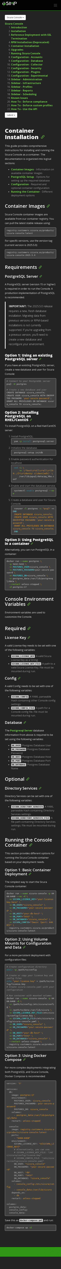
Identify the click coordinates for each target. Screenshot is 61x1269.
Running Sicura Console (25, 53)
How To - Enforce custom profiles (32, 105)
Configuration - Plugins (25, 72)
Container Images (22, 169)
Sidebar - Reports (22, 90)
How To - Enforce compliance (29, 101)
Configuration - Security (26, 68)
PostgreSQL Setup (22, 177)
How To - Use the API (24, 109)
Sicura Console (15, 17)
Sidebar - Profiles (21, 86)
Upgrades (17, 49)
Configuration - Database (27, 60)
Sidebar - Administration (26, 79)
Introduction (19, 27)
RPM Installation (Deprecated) (30, 42)
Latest (10, 115)
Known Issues (19, 98)
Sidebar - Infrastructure (26, 83)
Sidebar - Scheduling (24, 94)
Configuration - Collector (27, 64)
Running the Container (25, 191)
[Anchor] (41, 136)
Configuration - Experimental (29, 75)
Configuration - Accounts (26, 57)
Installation (18, 31)
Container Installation (25, 46)
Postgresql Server (21, 730)
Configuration (20, 184)
